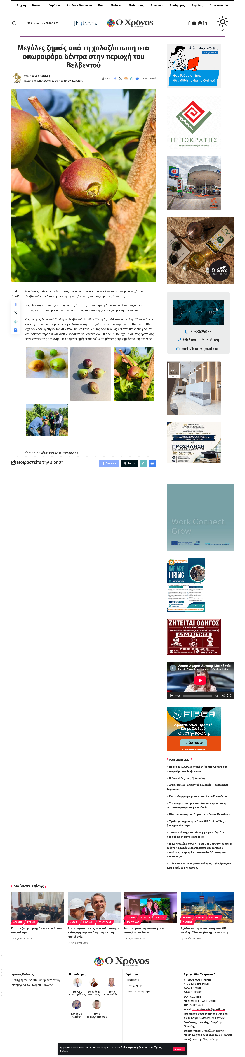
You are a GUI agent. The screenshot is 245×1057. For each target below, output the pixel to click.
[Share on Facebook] (114, 78)
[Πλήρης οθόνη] (229, 696)
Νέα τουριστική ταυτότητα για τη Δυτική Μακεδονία (199, 814)
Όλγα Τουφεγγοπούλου (97, 1016)
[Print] (137, 78)
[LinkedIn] (205, 23)
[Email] (126, 78)
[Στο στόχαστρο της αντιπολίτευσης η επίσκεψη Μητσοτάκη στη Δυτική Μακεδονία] (94, 907)
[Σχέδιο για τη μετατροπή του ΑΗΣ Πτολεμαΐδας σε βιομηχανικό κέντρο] (207, 907)
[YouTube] (194, 23)
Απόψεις (17, 922)
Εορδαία (187, 917)
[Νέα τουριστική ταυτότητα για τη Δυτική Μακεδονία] (150, 907)
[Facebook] (189, 23)
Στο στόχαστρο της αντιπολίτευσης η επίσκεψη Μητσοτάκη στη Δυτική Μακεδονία (94, 932)
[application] (200, 680)
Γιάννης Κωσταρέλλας (77, 993)
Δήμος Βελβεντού (51, 452)
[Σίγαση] (223, 696)
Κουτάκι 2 (214, 917)
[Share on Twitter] (120, 78)
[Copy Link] (131, 78)
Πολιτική (159, 917)
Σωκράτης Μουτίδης (94, 993)
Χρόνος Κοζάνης (40, 76)
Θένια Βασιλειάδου (111, 993)
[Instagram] (199, 23)
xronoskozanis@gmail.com (208, 1009)
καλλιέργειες (70, 452)
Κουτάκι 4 (88, 922)
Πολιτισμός (105, 922)
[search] (14, 23)
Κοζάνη (31, 922)
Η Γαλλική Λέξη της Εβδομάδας (187, 778)
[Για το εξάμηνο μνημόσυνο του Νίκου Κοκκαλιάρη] (37, 907)
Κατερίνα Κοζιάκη (76, 1016)
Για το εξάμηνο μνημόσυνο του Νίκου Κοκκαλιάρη (198, 796)
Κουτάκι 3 (145, 917)
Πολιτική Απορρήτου (132, 1047)
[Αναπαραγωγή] (171, 696)
